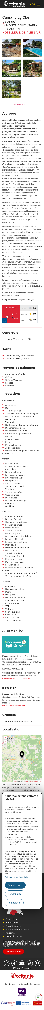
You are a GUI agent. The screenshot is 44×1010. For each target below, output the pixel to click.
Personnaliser (15, 893)
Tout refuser (14, 902)
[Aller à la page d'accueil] (14, 4)
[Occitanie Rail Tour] (15, 652)
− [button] (5, 741)
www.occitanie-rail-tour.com (13, 706)
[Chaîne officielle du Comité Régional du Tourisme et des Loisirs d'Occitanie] (22, 963)
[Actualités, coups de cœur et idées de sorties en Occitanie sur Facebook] (14, 963)
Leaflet (15, 781)
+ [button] (5, 737)
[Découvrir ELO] (39, 997)
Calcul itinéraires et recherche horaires (18, 679)
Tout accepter (15, 885)
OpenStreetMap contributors (33, 781)
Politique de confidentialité (16, 877)
